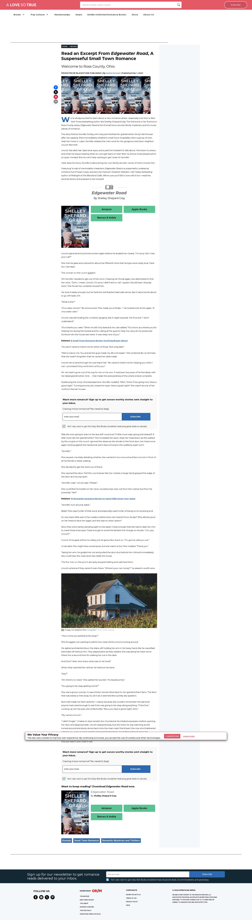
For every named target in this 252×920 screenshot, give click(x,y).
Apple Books (139, 209)
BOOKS (73, 46)
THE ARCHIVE (84, 896)
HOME (64, 46)
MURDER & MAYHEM (87, 907)
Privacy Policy (132, 902)
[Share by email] (56, 101)
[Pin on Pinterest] (56, 97)
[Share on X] (56, 92)
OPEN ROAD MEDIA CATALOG (90, 914)
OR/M (128, 905)
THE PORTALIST (85, 910)
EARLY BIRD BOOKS (87, 900)
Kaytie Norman (113, 73)
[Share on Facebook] (56, 87)
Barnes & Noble (106, 217)
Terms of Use (131, 898)
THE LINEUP (84, 903)
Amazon (107, 209)
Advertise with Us (133, 895)
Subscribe (236, 5)
